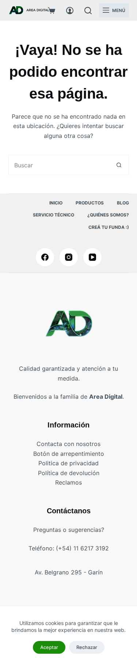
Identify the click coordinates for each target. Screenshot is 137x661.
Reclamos (68, 482)
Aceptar (49, 647)
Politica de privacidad (68, 463)
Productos (90, 203)
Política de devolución (68, 473)
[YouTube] (92, 257)
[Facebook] (45, 257)
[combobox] (59, 165)
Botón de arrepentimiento (68, 453)
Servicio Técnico (53, 215)
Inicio (55, 203)
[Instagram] (69, 257)
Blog (123, 203)
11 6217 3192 (91, 548)
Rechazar (86, 647)
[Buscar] (88, 10)
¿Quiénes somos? (108, 215)
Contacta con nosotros (68, 443)
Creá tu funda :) (108, 227)
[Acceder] (69, 10)
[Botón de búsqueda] (119, 165)
